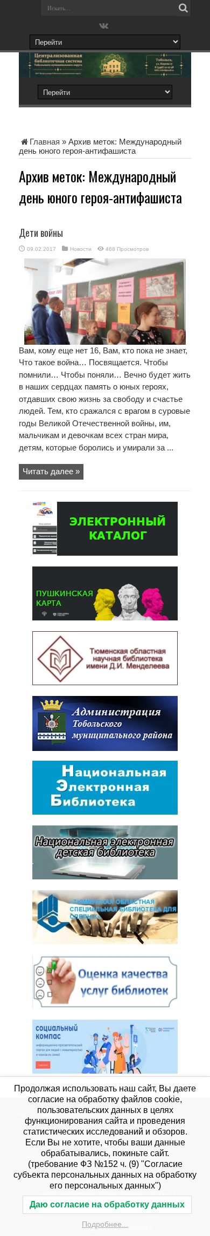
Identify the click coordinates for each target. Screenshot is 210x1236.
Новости (81, 249)
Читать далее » (51, 471)
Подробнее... (105, 1224)
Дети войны (41, 233)
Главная (45, 141)
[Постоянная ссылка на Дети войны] (105, 341)
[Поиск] (183, 8)
